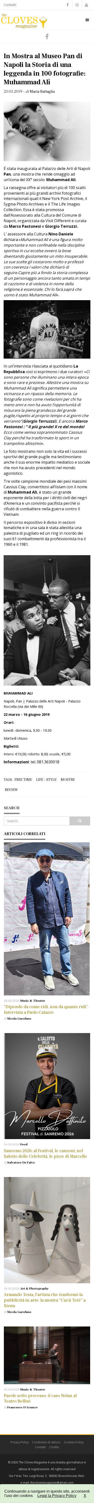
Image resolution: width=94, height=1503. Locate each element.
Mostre (68, 779)
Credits (54, 1447)
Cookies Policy (74, 1442)
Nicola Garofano (19, 1019)
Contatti (10, 4)
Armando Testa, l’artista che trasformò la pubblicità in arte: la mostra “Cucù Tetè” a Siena (45, 1300)
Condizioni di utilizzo (46, 1442)
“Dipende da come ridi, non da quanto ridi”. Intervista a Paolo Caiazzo (46, 1009)
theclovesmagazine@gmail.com (52, 1483)
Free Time (23, 779)
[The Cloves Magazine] (24, 19)
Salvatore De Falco (21, 1162)
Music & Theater (32, 1001)
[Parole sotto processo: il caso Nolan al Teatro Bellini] (47, 1355)
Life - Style (46, 779)
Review (11, 789)
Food (23, 1144)
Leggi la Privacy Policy (56, 1496)
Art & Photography (34, 1288)
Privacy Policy (19, 1442)
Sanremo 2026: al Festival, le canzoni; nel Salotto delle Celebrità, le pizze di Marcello (45, 1153)
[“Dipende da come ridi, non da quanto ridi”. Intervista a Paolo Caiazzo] (47, 918)
